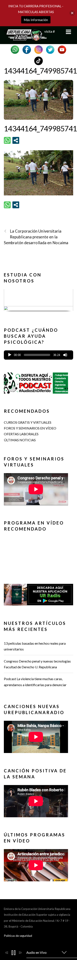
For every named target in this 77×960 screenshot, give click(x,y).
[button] (38, 300)
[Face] (26, 49)
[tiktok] (38, 60)
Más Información (36, 20)
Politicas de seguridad (18, 935)
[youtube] (62, 49)
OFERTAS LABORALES (21, 434)
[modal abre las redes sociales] (15, 140)
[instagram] (38, 49)
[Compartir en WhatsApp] (7, 140)
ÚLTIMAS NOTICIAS (20, 440)
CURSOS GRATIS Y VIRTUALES (27, 422)
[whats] (15, 49)
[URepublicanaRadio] (25, 38)
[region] (38, 301)
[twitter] (50, 49)
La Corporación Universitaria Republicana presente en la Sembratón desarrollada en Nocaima (36, 237)
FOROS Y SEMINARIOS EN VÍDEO (30, 428)
